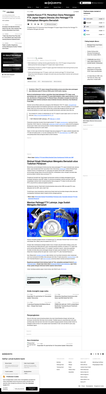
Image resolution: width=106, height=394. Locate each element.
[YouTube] (28, 24)
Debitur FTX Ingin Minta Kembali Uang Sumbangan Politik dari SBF (54, 157)
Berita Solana (84, 377)
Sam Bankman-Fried (65, 133)
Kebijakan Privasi (6, 70)
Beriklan (59, 362)
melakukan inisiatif (57, 124)
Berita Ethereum (85, 369)
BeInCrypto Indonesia (63, 264)
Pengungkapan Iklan (98, 364)
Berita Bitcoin (84, 364)
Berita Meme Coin (85, 379)
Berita (28, 11)
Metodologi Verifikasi (98, 362)
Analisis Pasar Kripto (86, 367)
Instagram (54, 264)
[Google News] (103, 354)
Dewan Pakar (72, 369)
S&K (79, 386)
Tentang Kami (60, 367)
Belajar (70, 364)
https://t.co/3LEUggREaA (41, 115)
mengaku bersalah (41, 255)
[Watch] (94, 113)
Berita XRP (83, 362)
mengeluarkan (64, 122)
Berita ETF (83, 382)
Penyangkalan (89, 386)
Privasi (83, 386)
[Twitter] (31, 24)
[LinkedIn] (38, 24)
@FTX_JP (50, 115)
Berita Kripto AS (84, 372)
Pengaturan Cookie (99, 386)
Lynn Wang (40, 58)
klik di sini (63, 269)
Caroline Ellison (71, 257)
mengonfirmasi (72, 105)
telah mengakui (47, 258)
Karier (58, 369)
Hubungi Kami (60, 364)
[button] (11, 365)
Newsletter (71, 372)
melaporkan (62, 169)
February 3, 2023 (55, 119)
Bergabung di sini (6, 76)
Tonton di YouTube (87, 125)
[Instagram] (41, 24)
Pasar (31, 11)
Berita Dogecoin (85, 374)
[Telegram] (35, 24)
